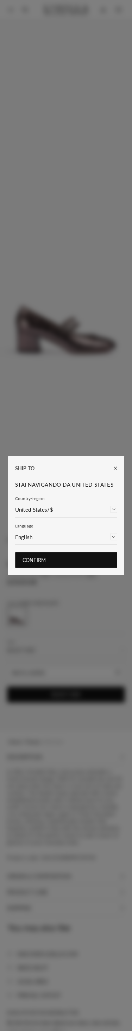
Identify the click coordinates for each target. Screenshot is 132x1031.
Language (24, 526)
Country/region (30, 498)
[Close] (112, 468)
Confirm (34, 560)
